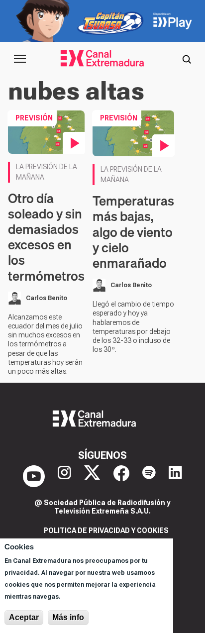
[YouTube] (34, 476)
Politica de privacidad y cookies (106, 530)
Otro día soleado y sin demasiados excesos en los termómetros (46, 237)
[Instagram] (64, 476)
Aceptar (24, 617)
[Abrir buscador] (186, 58)
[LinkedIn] (175, 476)
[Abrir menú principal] (20, 59)
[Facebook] (121, 476)
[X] (92, 476)
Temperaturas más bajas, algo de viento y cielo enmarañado (133, 232)
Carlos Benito (46, 298)
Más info (68, 617)
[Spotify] (149, 476)
